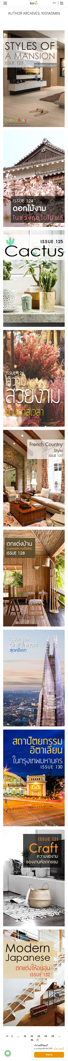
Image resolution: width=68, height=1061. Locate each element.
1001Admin (50, 13)
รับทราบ (49, 1055)
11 (25, 1036)
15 (52, 1036)
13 (38, 1036)
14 (45, 1036)
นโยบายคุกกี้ (59, 1048)
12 (32, 1036)
